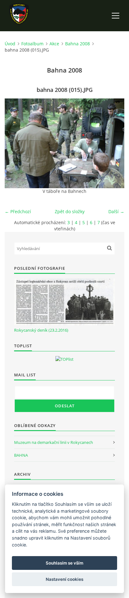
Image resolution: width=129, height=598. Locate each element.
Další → (116, 211)
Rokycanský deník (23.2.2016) (41, 330)
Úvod (10, 44)
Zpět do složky (70, 211)
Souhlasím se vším (64, 562)
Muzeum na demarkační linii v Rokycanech (53, 442)
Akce (54, 44)
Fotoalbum (32, 44)
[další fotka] (114, 143)
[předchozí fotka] (15, 143)
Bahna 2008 (77, 44)
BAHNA (21, 455)
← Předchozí (18, 211)
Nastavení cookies (64, 579)
